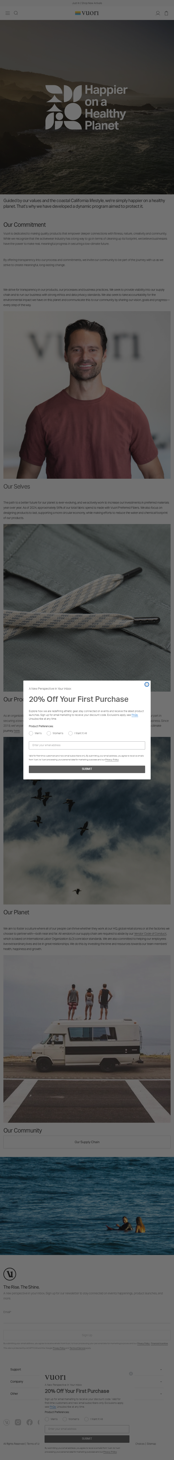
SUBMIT (87, 769)
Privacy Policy (112, 759)
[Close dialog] (147, 684)
